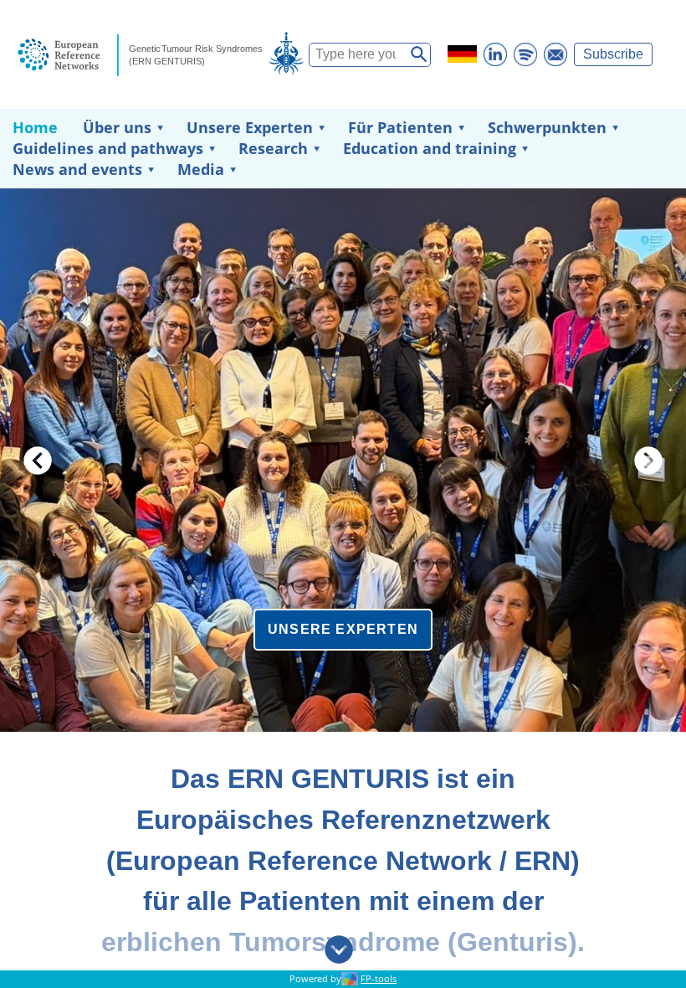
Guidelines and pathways (108, 148)
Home (35, 127)
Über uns (117, 127)
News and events (77, 169)
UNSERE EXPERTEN (343, 629)
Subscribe (613, 54)
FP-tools (379, 979)
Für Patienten (400, 127)
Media (200, 169)
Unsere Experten (250, 127)
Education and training (429, 148)
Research (273, 148)
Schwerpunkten (547, 127)
